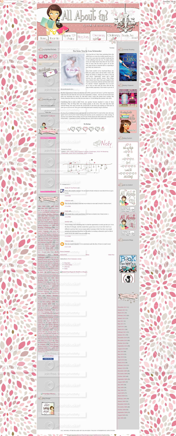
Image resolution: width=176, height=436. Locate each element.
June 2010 (121, 354)
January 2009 (121, 401)
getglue (47, 286)
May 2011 (121, 324)
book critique (88, 153)
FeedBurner (51, 116)
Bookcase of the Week (44, 259)
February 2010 (122, 365)
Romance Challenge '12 (44, 319)
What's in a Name (46, 340)
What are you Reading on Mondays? (48, 339)
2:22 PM (68, 217)
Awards (40, 248)
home (66, 268)
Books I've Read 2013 (47, 263)
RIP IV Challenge (48, 313)
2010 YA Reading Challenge (48, 226)
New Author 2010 (44, 304)
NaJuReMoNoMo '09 (42, 300)
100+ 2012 (55, 208)
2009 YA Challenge (52, 220)
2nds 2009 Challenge (52, 238)
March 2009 (121, 396)
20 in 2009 (44, 210)
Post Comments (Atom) (74, 259)
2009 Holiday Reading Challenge (48, 214)
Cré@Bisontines (97, 435)
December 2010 (122, 337)
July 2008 (120, 418)
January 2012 (121, 318)
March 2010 (121, 362)
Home (87, 255)
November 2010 (122, 340)
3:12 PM (68, 236)
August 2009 (121, 382)
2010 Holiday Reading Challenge (49, 221)
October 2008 (122, 410)
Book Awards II (50, 250)
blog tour (49, 248)
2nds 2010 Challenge (47, 240)
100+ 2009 (41, 206)
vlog (48, 337)
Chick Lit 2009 (53, 267)
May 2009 (121, 390)
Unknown (67, 201)
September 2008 (122, 412)
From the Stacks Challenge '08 (50, 284)
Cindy (66, 211)
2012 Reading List (45, 236)
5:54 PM (68, 206)
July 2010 (120, 351)
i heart (45, 290)
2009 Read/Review (44, 218)
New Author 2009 (48, 302)
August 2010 (121, 349)
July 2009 (120, 385)
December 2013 (122, 307)
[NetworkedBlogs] (48, 356)
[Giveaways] (98, 44)
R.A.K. (48, 308)
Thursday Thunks (52, 331)
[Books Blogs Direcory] (48, 394)
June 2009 (121, 387)
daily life (43, 272)
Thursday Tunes (42, 333)
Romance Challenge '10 (48, 317)
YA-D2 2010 (54, 348)
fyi (41, 286)
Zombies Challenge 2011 (46, 350)
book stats (53, 257)
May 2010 (121, 357)
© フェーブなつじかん (51, 191)
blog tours (67, 263)
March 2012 (121, 313)
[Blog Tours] (83, 44)
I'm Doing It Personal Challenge (48, 290)
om (43, 308)
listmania (55, 291)
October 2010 (122, 343)
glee (43, 288)
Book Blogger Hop (44, 252)
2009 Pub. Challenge (48, 216)
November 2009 (122, 374)
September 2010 (122, 346)
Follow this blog (48, 358)
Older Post (111, 255)
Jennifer (67, 222)
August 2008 (121, 415)
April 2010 (121, 360)
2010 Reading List (44, 223)
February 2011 (122, 332)
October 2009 (122, 376)
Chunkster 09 (44, 268)
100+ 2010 (54, 206)
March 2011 (121, 329)
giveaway (55, 286)
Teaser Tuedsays (50, 328)
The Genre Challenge (48, 329)
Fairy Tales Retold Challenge (44, 276)
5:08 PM (68, 196)
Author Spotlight (50, 246)
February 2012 (122, 315)
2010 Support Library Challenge (85, 151)
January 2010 (121, 368)
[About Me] (56, 44)
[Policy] (70, 44)
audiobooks (48, 244)
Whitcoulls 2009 (54, 342)
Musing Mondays (51, 298)
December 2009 (122, 371)
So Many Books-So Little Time (48, 323)
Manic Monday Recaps (48, 296)
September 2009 (122, 379)
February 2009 (122, 398)
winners (42, 344)
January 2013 (121, 310)
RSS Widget (43, 191)
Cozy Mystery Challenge (51, 270)
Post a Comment (65, 251)
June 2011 (121, 321)
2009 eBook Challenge (48, 212)
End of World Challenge (51, 274)
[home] (43, 44)
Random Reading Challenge (48, 309)
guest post (49, 288)
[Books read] (130, 44)
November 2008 (122, 407)
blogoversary (40, 250)
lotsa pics (44, 293)
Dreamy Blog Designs (83, 435)
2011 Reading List (54, 233)
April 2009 (121, 393)
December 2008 (122, 404)
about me (67, 267)
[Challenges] (113, 44)
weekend (54, 337)
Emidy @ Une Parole (71, 188)
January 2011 (121, 335)
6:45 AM (68, 247)
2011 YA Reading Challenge (49, 235)
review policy (68, 265)
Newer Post (63, 255)
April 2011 (121, 326)
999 (50, 242)
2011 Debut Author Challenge (48, 230)
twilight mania (48, 335)
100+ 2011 (44, 208)
